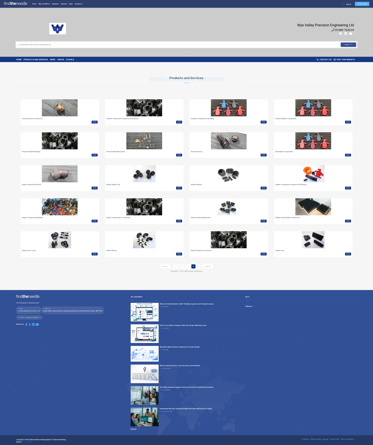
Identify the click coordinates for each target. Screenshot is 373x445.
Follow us (249, 306)
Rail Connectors (196, 152)
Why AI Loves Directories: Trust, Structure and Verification (180, 365)
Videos (60, 59)
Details (94, 122)
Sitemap (325, 439)
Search (347, 44)
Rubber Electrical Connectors (201, 250)
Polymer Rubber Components (285, 119)
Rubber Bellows (196, 184)
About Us (64, 4)
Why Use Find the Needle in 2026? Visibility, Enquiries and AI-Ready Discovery (187, 304)
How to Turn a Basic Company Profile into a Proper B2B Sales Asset (183, 325)
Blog (70, 4)
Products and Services (36, 59)
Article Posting (316, 439)
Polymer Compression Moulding (202, 119)
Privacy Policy (334, 439)
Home (34, 4)
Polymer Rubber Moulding (31, 152)
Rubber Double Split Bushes (201, 218)
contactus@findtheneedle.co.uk (29, 311)
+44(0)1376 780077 (32, 317)
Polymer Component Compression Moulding (122, 119)
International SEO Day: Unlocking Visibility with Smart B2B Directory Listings (186, 409)
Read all (134, 429)
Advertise (55, 4)
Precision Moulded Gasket (115, 152)
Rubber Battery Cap (113, 184)
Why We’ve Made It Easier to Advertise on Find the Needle (180, 347)
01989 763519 (344, 30)
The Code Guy (27, 442)
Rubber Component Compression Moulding (290, 184)
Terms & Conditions (347, 439)
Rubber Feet (279, 250)
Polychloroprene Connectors (32, 119)
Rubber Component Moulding (32, 218)
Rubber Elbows (111, 250)
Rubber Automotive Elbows (31, 184)
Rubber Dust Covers (29, 250)
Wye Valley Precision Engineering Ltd (325, 25)
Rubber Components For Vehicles (118, 218)
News (52, 59)
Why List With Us (44, 4)
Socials (70, 59)
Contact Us (78, 4)
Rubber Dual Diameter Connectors (287, 218)
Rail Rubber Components (284, 152)
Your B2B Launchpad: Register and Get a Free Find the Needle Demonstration (186, 387)
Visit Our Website (345, 59)
